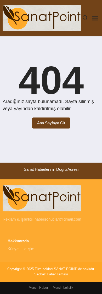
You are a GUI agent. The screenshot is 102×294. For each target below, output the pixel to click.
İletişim (28, 249)
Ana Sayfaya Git (51, 123)
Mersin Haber (38, 288)
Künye (13, 249)
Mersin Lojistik (63, 288)
